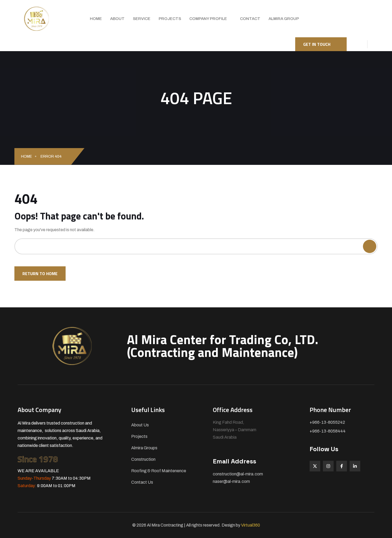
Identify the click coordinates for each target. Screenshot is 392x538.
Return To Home (40, 273)
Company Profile (208, 19)
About (117, 19)
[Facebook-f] (341, 466)
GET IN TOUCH (316, 44)
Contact (250, 19)
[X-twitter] (315, 466)
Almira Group (284, 19)
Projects (170, 19)
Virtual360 (250, 525)
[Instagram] (328, 466)
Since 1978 (38, 459)
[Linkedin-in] (355, 466)
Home (96, 19)
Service (141, 19)
